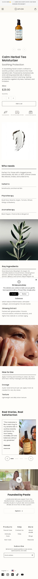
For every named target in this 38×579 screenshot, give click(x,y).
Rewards (31, 540)
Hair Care (7, 540)
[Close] (36, 280)
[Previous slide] (7, 458)
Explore (17, 511)
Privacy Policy (22, 290)
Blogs (31, 536)
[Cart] (35, 9)
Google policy (31, 290)
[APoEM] (19, 9)
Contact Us (20, 530)
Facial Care (8, 530)
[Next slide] (31, 458)
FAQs (19, 534)
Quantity (5, 94)
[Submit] (32, 555)
